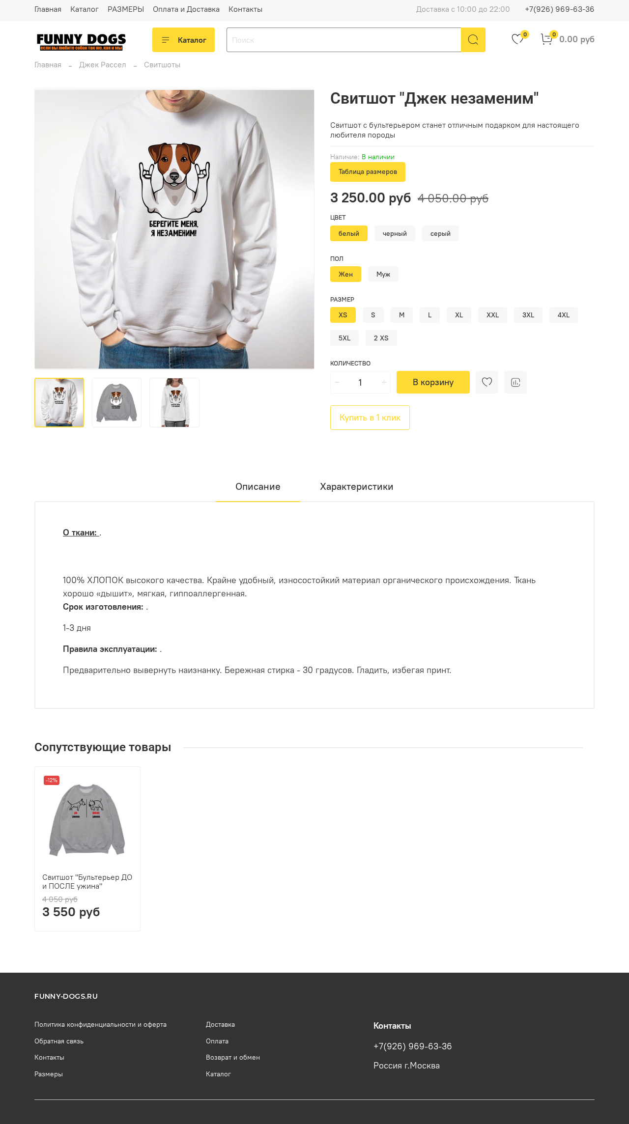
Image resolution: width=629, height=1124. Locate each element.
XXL (492, 314)
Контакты (245, 9)
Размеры (48, 1073)
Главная (47, 9)
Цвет (338, 217)
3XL (528, 314)
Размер (342, 299)
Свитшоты (162, 64)
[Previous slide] (50, 229)
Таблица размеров (368, 171)
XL (459, 314)
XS (343, 314)
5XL (344, 338)
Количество (350, 363)
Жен (346, 274)
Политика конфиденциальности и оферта (100, 1024)
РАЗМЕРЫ (126, 9)
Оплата (217, 1041)
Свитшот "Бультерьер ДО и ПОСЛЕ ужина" (87, 881)
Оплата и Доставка (186, 9)
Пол (336, 258)
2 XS (381, 338)
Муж (383, 274)
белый (349, 233)
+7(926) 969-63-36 (560, 9)
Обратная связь (59, 1041)
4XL (564, 314)
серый (440, 233)
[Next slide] (299, 229)
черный (395, 233)
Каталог (84, 9)
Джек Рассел (102, 64)
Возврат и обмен (233, 1057)
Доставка (220, 1024)
